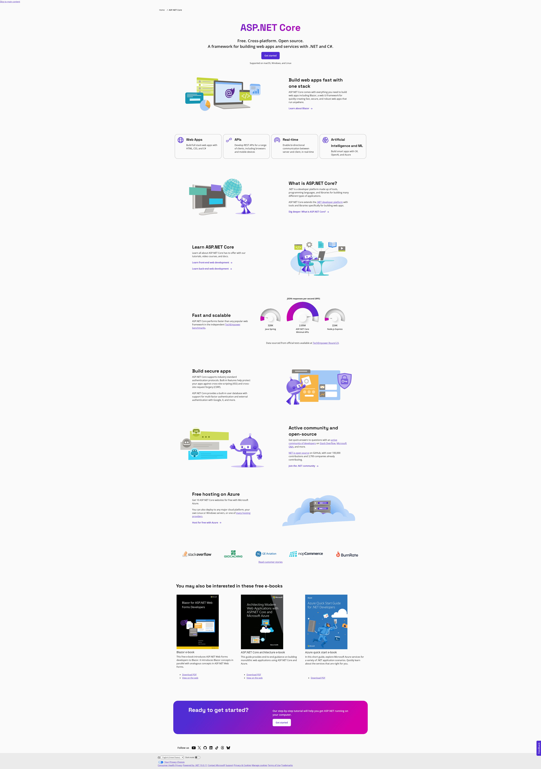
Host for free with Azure (205, 522)
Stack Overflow (327, 443)
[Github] (205, 747)
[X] (199, 747)
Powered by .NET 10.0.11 (195, 765)
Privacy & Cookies (242, 765)
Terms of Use (274, 765)
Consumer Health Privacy (170, 765)
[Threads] (222, 747)
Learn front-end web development (211, 262)
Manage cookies (259, 765)
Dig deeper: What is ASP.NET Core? (307, 211)
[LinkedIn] (211, 747)
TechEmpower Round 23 (326, 343)
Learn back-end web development (210, 268)
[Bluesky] (228, 747)
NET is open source (299, 452)
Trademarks (287, 765)
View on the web (190, 677)
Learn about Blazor (299, 108)
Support (229, 765)
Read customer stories (271, 562)
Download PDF (189, 674)
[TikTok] (216, 747)
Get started (270, 55)
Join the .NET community (302, 465)
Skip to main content (10, 1)
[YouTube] (193, 747)
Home (162, 10)
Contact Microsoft (216, 765)
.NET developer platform (330, 202)
